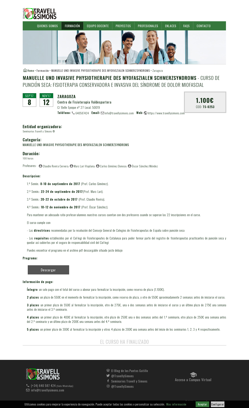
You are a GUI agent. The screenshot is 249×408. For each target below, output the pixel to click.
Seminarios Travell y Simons (40, 14)
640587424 (82, 113)
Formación (72, 26)
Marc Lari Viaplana (84, 166)
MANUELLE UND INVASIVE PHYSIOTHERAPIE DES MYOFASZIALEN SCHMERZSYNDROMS (100, 71)
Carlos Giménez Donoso (113, 166)
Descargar (48, 269)
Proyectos (123, 26)
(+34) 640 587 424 (43, 385)
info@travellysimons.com (119, 113)
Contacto (204, 26)
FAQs (186, 26)
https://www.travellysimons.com (166, 113)
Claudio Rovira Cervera (55, 166)
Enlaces (170, 26)
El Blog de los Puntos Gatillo (129, 370)
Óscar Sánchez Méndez (145, 166)
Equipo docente (98, 26)
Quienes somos (47, 26)
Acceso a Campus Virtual (193, 379)
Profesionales (148, 26)
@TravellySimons (122, 375)
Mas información (176, 404)
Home (30, 70)
